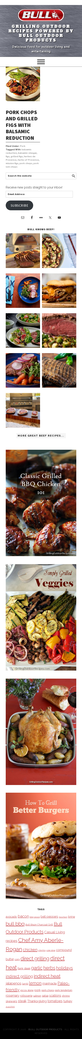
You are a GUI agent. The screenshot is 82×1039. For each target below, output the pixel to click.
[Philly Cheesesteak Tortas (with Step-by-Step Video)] (59, 307)
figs (8, 156)
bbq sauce (35, 917)
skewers (11, 1001)
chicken (30, 949)
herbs (49, 968)
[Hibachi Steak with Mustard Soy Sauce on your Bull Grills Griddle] (59, 267)
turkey (67, 1001)
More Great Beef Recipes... (41, 435)
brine (71, 916)
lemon (35, 983)
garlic (37, 968)
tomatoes (55, 1001)
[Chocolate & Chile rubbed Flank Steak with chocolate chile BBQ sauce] (59, 386)
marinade (49, 983)
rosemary (12, 995)
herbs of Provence (28, 160)
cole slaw (50, 950)
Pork (22, 146)
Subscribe (19, 205)
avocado (11, 916)
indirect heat (47, 976)
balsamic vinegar (27, 153)
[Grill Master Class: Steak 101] (23, 426)
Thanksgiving (37, 1001)
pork (37, 990)
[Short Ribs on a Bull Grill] (23, 386)
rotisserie (26, 995)
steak (22, 1001)
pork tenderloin (63, 990)
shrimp (66, 995)
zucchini (10, 1006)
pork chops (25, 163)
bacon (23, 916)
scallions (55, 995)
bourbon (63, 917)
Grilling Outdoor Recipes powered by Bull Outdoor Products (41, 33)
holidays (64, 967)
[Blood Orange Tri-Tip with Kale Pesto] (23, 347)
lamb (25, 983)
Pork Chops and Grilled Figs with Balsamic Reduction (22, 125)
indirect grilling (19, 976)
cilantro (42, 950)
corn (17, 959)
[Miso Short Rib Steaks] (23, 307)
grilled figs (17, 156)
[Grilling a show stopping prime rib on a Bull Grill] (59, 347)
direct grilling (35, 958)
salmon (37, 995)
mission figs (12, 163)
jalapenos (13, 983)
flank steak (24, 968)
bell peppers (49, 916)
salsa (45, 995)
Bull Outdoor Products (45, 1029)
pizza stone (27, 990)
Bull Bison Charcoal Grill (39, 924)
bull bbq (15, 924)
